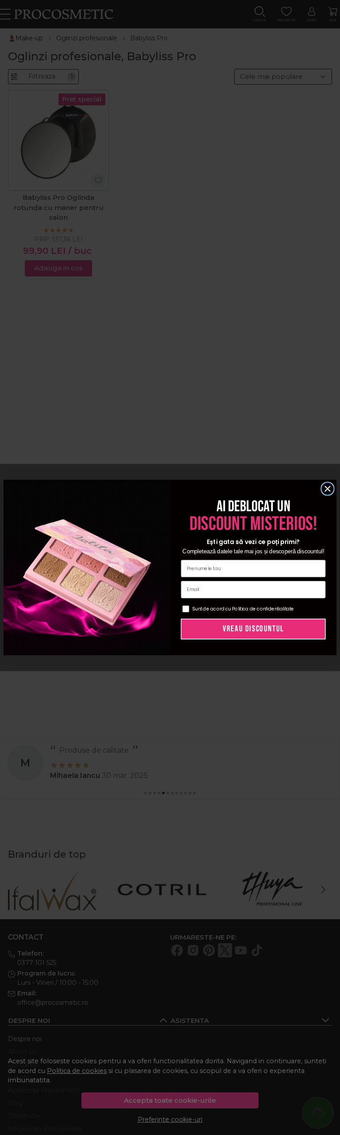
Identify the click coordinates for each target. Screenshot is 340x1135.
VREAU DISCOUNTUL (253, 629)
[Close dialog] (327, 488)
